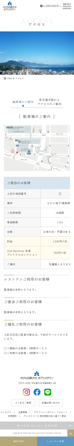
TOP (9, 78)
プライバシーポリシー (45, 412)
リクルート (62, 412)
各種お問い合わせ (51, 402)
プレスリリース (31, 415)
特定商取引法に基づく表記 (53, 415)
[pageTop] (70, 433)
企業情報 (22, 412)
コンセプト (5, 412)
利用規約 (12, 415)
